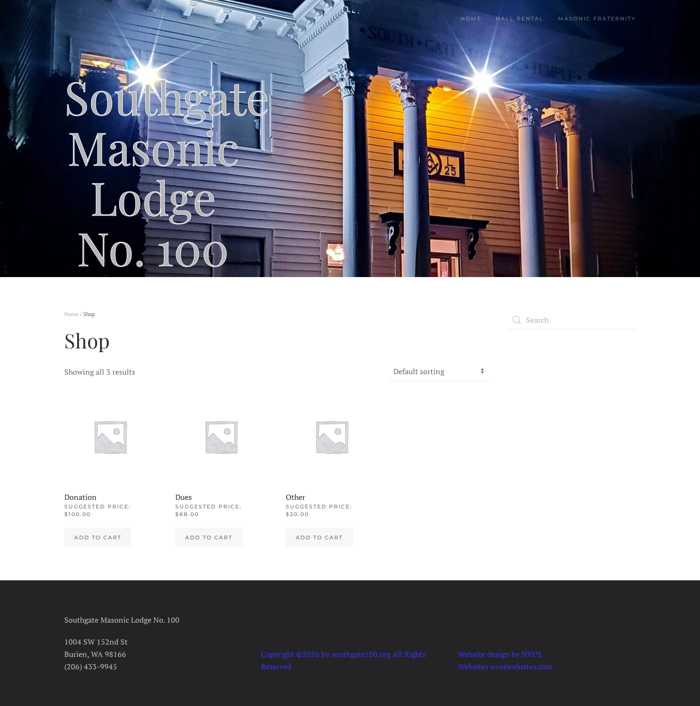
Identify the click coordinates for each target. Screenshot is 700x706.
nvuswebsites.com (521, 666)
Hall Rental (520, 18)
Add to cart (97, 537)
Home (470, 18)
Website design (484, 654)
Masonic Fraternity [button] (597, 18)
